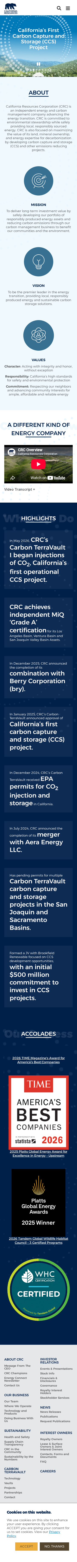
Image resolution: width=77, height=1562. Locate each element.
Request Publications (55, 1421)
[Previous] (27, 69)
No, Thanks (54, 1546)
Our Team (11, 1401)
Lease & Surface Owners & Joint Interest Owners (51, 1446)
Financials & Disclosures (48, 1379)
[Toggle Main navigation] (68, 8)
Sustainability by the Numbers (18, 1458)
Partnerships (13, 1492)
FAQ (43, 1461)
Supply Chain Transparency (13, 1443)
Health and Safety (17, 1437)
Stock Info (47, 1373)
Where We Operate (17, 1406)
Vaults (8, 1483)
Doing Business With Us (18, 1419)
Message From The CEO (17, 1367)
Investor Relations (49, 1361)
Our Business (16, 1395)
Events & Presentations (56, 1368)
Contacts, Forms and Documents (54, 1455)
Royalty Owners (51, 1439)
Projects (9, 1487)
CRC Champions (15, 1373)
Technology (12, 1478)
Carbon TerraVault (15, 1470)
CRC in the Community (12, 1450)
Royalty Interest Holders (51, 1391)
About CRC (13, 1359)
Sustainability (17, 1430)
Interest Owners (56, 1432)
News (45, 1407)
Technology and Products (15, 1412)
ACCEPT (26, 1546)
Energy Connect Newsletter (15, 1379)
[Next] (50, 69)
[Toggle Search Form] (59, 8)
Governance (48, 1385)
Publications (49, 1416)
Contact (9, 1497)
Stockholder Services (54, 1397)
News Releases (50, 1411)
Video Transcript (18, 489)
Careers (48, 1471)
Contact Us (11, 1385)
